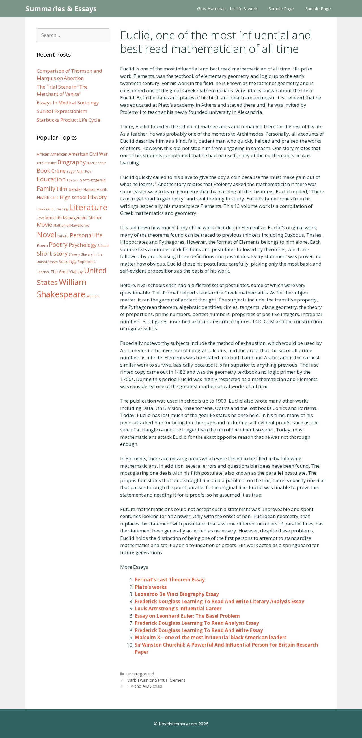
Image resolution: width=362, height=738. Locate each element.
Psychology (82, 245)
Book (43, 170)
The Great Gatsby (67, 271)
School (103, 245)
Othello (63, 236)
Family (46, 188)
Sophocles (86, 261)
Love (40, 218)
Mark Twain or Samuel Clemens (156, 680)
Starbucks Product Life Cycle (68, 120)
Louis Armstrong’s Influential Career (178, 608)
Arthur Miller (46, 163)
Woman (92, 296)
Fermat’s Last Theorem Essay (170, 579)
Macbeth (53, 217)
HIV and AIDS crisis (144, 686)
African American (52, 154)
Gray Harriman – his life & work (227, 8)
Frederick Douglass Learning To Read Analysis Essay (197, 623)
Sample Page (281, 8)
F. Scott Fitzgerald (91, 180)
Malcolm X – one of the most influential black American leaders (210, 637)
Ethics (71, 180)
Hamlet (89, 189)
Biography (71, 162)
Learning (61, 209)
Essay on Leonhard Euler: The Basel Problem (187, 616)
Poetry (58, 244)
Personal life (86, 235)
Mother (95, 217)
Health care (48, 197)
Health (102, 189)
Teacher (43, 272)
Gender (75, 189)
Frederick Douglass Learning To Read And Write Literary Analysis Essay (219, 601)
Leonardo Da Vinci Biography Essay (177, 594)
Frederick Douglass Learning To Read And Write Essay (199, 630)
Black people (96, 163)
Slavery (74, 254)
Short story (52, 253)
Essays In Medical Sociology (68, 102)
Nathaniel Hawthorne (71, 225)
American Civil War (88, 154)
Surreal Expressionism (62, 111)
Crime (58, 170)
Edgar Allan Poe (79, 171)
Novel (46, 234)
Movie (44, 224)
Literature (88, 207)
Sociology (67, 261)
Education (51, 179)
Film (62, 188)
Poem (42, 245)
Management (75, 217)
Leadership (45, 209)
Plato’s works (151, 587)
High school (73, 197)
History (97, 197)
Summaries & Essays (61, 8)
